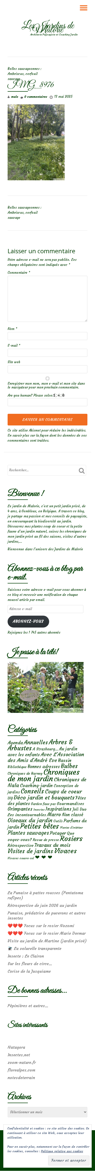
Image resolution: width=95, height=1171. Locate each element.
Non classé (72, 814)
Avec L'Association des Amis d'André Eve (46, 757)
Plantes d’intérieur (71, 827)
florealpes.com (21, 1069)
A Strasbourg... (45, 749)
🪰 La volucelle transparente (34, 948)
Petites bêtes (39, 826)
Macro (54, 814)
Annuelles (36, 742)
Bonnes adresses (44, 766)
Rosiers (71, 838)
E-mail (14, 345)
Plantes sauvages (28, 833)
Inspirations (58, 809)
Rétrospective (20, 845)
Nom (12, 329)
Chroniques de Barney (25, 773)
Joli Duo (79, 809)
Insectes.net (19, 1054)
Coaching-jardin (36, 785)
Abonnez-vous (28, 621)
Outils (58, 821)
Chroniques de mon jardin (44, 775)
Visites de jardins (30, 851)
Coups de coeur (63, 791)
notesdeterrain (21, 1077)
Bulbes (69, 766)
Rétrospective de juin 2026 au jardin (42, 905)
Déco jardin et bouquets (44, 797)
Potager (58, 833)
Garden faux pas (43, 804)
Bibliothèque (17, 767)
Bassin (64, 760)
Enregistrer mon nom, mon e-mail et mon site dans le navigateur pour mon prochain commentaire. (46, 385)
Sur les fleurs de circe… (30, 963)
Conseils (32, 791)
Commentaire (19, 273)
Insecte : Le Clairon (26, 956)
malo (14, 97)
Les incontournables (27, 814)
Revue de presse (46, 839)
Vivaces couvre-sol (21, 858)
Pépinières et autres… (28, 1005)
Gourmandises (70, 803)
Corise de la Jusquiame (29, 971)
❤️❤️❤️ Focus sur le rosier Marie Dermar (47, 933)
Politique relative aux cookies (62, 1151)
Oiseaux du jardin (30, 820)
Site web (14, 362)
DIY (10, 798)
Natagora (16, 1047)
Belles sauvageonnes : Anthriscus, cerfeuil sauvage (25, 74)
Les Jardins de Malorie (48, 28)
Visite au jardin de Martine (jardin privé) (47, 940)
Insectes (39, 809)
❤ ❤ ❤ (43, 857)
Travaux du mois (52, 845)
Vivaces (65, 851)
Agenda (15, 743)
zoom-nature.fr (22, 1062)
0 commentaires (35, 97)
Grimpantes (20, 809)
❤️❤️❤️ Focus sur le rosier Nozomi (41, 925)
